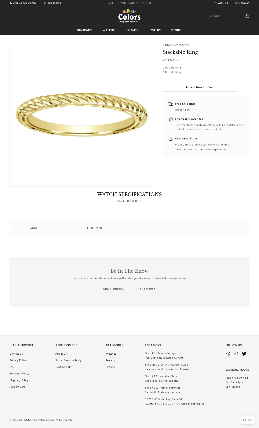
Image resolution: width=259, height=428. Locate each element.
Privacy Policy (18, 360)
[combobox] (224, 16)
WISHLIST (223, 3)
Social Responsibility (68, 360)
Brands (110, 367)
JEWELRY (155, 30)
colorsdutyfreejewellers (32, 420)
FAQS (12, 367)
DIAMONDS (84, 30)
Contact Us (16, 354)
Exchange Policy (19, 373)
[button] (84, 30)
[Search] (210, 16)
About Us (61, 354)
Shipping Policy (19, 380)
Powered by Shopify (59, 420)
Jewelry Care (17, 387)
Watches (111, 354)
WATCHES (109, 30)
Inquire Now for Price (200, 87)
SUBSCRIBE (147, 289)
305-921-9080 (24, 3)
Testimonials (63, 367)
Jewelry (110, 360)
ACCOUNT (244, 3)
